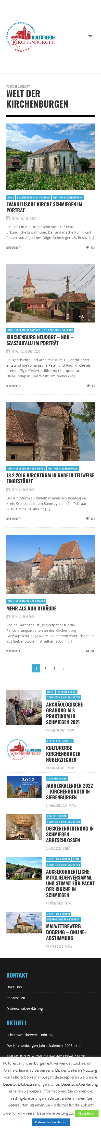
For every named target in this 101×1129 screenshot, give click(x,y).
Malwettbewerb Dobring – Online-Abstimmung (66, 932)
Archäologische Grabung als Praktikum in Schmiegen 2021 (64, 713)
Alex (14, 489)
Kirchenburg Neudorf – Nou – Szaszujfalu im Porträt (40, 340)
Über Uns (14, 987)
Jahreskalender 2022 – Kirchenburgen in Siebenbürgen (69, 791)
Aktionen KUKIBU (57, 778)
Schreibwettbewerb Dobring (29, 1034)
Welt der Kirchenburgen (67, 197)
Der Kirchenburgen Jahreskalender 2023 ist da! (45, 1045)
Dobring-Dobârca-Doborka (63, 919)
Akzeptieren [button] (87, 1113)
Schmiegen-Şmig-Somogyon (63, 697)
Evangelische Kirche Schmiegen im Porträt (44, 207)
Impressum (15, 997)
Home (11, 197)
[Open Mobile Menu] (90, 36)
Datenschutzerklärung (24, 1008)
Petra (15, 218)
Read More (12, 247)
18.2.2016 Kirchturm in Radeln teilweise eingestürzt (50, 478)
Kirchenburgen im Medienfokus (26, 468)
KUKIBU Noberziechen (59, 741)
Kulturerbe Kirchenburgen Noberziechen (63, 753)
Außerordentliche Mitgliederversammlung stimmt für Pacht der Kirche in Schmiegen (70, 883)
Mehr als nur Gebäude (31, 608)
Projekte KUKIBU (66, 692)
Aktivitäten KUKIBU (58, 859)
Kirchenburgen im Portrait (33, 197)
